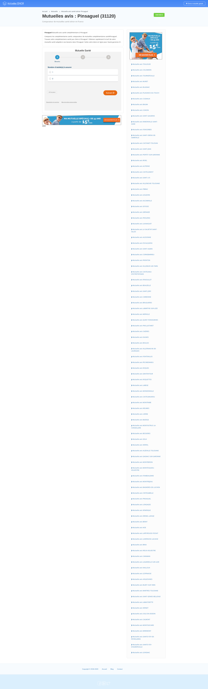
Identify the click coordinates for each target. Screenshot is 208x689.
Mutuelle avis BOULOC (141, 343)
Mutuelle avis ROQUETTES (142, 379)
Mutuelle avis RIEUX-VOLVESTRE (144, 550)
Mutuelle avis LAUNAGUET (142, 224)
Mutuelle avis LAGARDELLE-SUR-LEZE (146, 562)
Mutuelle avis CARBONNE (142, 297)
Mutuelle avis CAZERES (141, 331)
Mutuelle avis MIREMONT (142, 631)
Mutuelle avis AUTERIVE (141, 166)
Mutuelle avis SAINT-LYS (141, 178)
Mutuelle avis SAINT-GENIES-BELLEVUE (147, 596)
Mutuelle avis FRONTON (141, 260)
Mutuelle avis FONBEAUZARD (143, 476)
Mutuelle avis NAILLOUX (141, 568)
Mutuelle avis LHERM (140, 414)
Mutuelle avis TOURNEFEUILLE (143, 76)
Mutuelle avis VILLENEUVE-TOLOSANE (146, 183)
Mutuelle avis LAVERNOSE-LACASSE (145, 539)
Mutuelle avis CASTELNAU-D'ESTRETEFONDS (141, 273)
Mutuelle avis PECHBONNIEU (143, 362)
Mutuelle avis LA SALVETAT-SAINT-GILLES (144, 230)
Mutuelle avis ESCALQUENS (142, 243)
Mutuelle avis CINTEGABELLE (143, 493)
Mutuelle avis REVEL (140, 160)
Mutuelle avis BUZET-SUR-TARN (144, 585)
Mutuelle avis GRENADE (141, 212)
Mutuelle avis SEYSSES (141, 206)
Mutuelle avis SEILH (140, 439)
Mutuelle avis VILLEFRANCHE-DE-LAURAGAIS (143, 350)
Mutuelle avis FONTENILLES (143, 356)
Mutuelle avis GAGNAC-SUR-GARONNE (147, 456)
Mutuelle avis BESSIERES (141, 433)
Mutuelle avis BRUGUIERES (142, 303)
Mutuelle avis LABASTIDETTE (143, 602)
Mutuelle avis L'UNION (141, 110)
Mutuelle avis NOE (139, 527)
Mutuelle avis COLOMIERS (142, 70)
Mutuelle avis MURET (140, 81)
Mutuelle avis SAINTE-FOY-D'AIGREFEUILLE (141, 646)
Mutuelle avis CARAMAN (141, 556)
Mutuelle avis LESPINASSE (142, 573)
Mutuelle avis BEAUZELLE (142, 285)
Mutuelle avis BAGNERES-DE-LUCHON (146, 487)
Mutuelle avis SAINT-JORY (142, 291)
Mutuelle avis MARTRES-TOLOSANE (145, 591)
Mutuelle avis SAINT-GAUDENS (144, 116)
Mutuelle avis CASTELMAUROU (144, 397)
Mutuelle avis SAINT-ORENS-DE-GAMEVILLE (143, 136)
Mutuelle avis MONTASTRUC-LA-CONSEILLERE (143, 426)
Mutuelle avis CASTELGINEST (143, 172)
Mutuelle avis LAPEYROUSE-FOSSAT (145, 533)
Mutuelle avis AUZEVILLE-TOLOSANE (146, 451)
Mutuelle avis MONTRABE (142, 402)
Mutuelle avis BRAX (140, 545)
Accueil (44, 11)
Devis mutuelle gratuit (195, 3)
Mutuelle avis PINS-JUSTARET (143, 326)
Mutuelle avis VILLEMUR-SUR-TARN (145, 266)
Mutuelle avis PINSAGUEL (142, 499)
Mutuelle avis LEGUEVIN (141, 195)
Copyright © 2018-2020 (90, 669)
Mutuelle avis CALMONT (141, 619)
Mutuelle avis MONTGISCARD (143, 625)
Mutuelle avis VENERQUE (142, 510)
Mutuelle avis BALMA (140, 104)
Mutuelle (54, 11)
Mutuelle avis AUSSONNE (142, 237)
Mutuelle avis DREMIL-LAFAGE (143, 516)
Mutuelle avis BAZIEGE (141, 420)
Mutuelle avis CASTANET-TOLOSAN (145, 143)
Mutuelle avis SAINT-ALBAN (143, 249)
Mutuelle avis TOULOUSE (142, 64)
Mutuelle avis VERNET (140, 608)
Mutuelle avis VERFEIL (140, 445)
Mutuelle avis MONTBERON (143, 462)
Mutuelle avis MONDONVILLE (143, 391)
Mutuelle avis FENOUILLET (142, 280)
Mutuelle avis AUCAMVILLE (142, 201)
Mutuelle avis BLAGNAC (141, 87)
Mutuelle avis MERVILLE (141, 314)
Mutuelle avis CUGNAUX (141, 99)
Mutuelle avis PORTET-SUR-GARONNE (146, 155)
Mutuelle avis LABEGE (140, 385)
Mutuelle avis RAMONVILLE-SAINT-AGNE (144, 123)
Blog (112, 669)
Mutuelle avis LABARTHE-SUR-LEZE (145, 308)
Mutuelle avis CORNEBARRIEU (143, 254)
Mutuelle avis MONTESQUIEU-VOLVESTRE (142, 469)
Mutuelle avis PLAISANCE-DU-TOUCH (146, 93)
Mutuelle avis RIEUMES (141, 408)
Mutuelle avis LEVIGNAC (141, 652)
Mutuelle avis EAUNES (141, 337)
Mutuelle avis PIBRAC (140, 189)
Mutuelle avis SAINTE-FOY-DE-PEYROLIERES (142, 638)
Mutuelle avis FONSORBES (142, 130)
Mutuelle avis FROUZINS (141, 218)
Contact (120, 669)
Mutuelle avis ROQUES (141, 368)
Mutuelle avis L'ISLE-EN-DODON (144, 614)
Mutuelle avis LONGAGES (142, 505)
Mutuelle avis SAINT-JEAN (142, 149)
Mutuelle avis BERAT (140, 522)
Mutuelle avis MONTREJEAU (143, 482)
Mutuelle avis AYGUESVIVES (142, 579)
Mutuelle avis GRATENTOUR (143, 374)
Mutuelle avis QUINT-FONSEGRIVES (145, 320)
